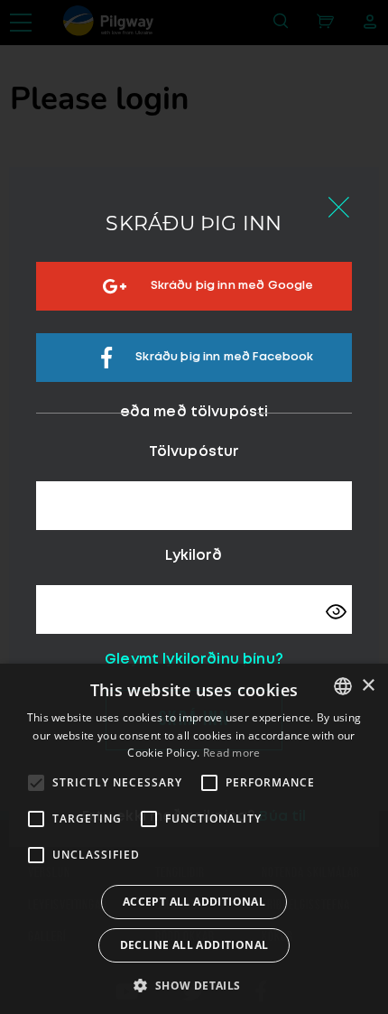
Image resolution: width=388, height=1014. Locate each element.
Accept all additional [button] (194, 901)
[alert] (194, 839)
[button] (193, 984)
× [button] (367, 686)
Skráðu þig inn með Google (232, 287)
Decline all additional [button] (194, 945)
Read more (232, 752)
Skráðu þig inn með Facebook (224, 358)
